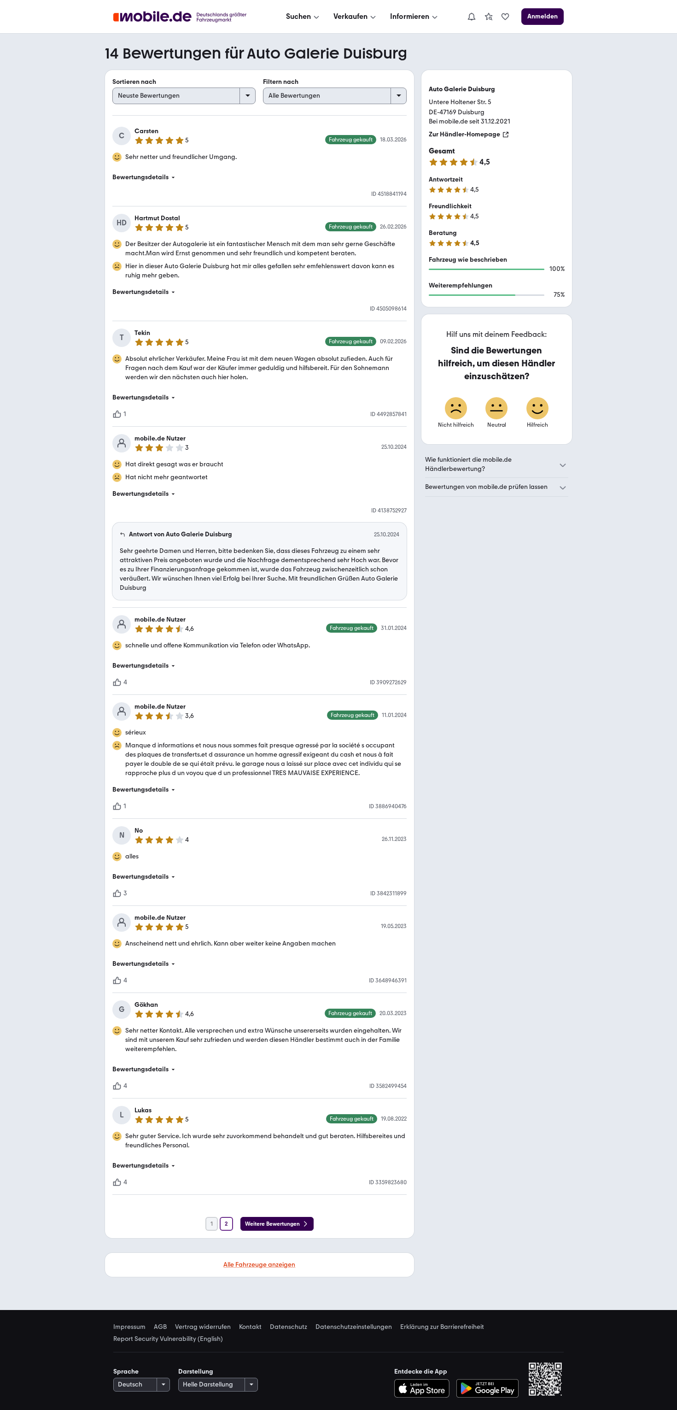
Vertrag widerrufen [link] (203, 1327)
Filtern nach (280, 82)
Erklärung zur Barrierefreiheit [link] (442, 1327)
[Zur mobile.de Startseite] (188, 17)
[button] (259, 177)
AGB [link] (160, 1327)
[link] (488, 16)
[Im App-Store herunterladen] (424, 1388)
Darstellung (195, 1371)
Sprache (126, 1371)
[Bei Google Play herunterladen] (487, 1388)
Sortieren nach (134, 82)
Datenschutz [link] (288, 1327)
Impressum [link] (129, 1327)
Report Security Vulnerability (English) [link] (168, 1339)
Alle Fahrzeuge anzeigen (259, 1265)
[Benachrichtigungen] (471, 16)
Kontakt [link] (250, 1327)
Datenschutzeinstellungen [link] (353, 1327)
